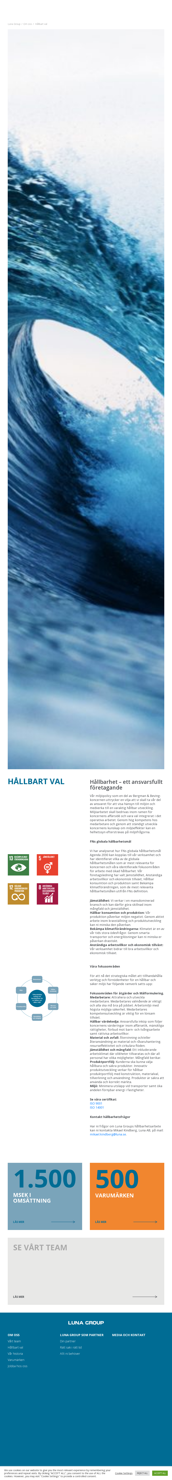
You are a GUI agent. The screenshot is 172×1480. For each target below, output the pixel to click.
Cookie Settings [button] (124, 1473)
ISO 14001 (97, 1107)
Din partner (68, 1341)
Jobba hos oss (17, 1366)
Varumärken (16, 1360)
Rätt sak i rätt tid (71, 1347)
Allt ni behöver (70, 1354)
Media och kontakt (128, 1335)
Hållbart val (15, 1347)
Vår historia (15, 1354)
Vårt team (14, 1341)
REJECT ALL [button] (142, 1473)
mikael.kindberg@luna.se (108, 1134)
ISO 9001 (96, 1103)
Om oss (27, 24)
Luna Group (14, 24)
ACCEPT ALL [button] (160, 1473)
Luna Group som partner (81, 1335)
